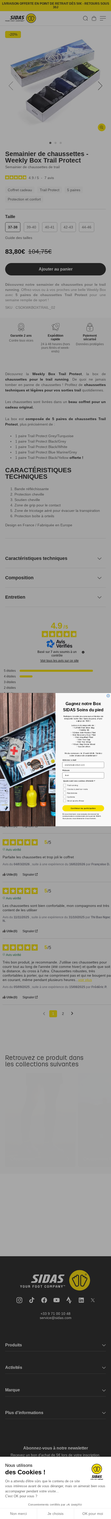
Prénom (66, 770)
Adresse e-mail (69, 760)
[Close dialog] (108, 695)
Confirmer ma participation (83, 808)
